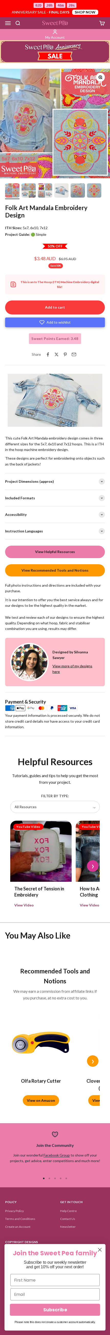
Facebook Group (56, 1155)
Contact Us (67, 1219)
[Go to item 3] (45, 191)
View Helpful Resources (55, 551)
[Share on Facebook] (47, 354)
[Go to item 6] (94, 191)
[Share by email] (74, 354)
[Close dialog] (100, 1250)
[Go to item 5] (78, 191)
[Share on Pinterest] (65, 354)
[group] (55, 51)
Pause (15, 422)
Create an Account (17, 1227)
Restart (34, 422)
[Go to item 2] (28, 191)
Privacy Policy (14, 1211)
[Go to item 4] (61, 191)
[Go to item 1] (12, 191)
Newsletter (68, 1227)
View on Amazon (41, 1100)
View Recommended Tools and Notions (55, 570)
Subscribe (55, 1310)
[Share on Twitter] (56, 354)
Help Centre (68, 1211)
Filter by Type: (55, 796)
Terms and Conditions (20, 1219)
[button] (55, 322)
